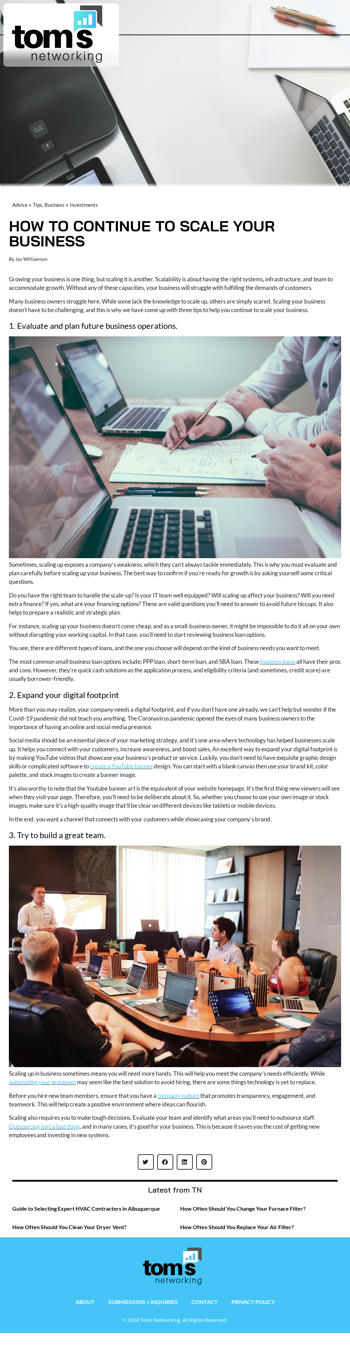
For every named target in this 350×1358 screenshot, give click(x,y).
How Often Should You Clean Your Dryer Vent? (69, 1227)
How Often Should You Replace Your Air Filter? (237, 1227)
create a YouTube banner (121, 766)
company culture (178, 1095)
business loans (277, 661)
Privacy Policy (253, 1302)
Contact (204, 1302)
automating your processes (42, 1082)
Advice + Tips (27, 205)
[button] (314, 12)
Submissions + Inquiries (143, 1302)
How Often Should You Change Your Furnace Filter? (243, 1208)
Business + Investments (71, 205)
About (85, 1302)
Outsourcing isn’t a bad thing (44, 1126)
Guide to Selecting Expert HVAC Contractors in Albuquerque (86, 1208)
